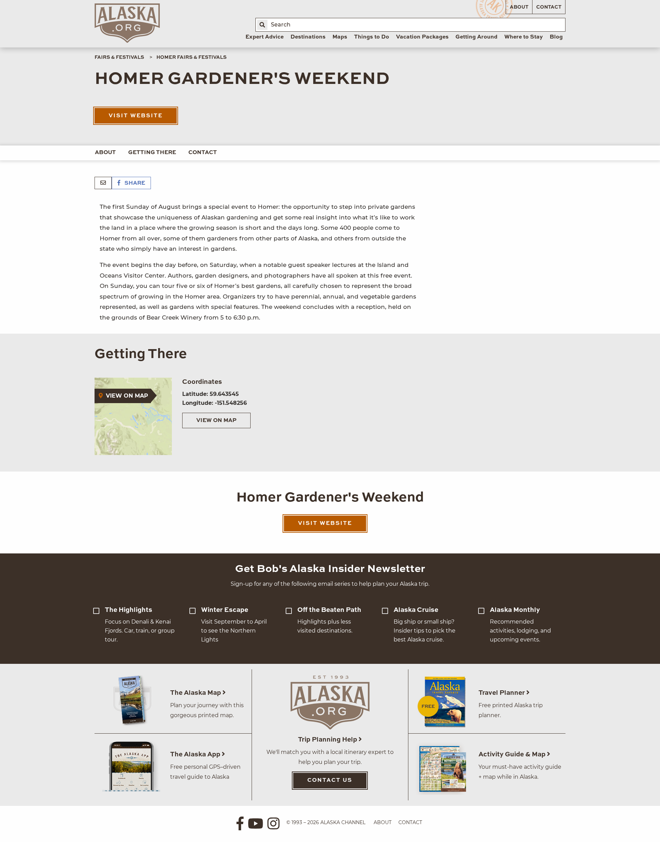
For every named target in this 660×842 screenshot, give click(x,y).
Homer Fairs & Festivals (191, 57)
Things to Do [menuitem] (371, 37)
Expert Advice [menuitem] (264, 37)
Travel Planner (502, 693)
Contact (548, 7)
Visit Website (136, 116)
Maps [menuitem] (339, 37)
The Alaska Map (196, 693)
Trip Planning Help (328, 739)
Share (134, 183)
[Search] (262, 25)
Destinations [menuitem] (308, 37)
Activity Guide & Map (512, 754)
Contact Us (329, 780)
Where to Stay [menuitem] (523, 37)
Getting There (152, 152)
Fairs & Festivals (119, 57)
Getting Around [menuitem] (476, 37)
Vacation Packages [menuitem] (422, 37)
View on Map (216, 420)
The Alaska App (196, 754)
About (519, 7)
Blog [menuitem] (556, 37)
